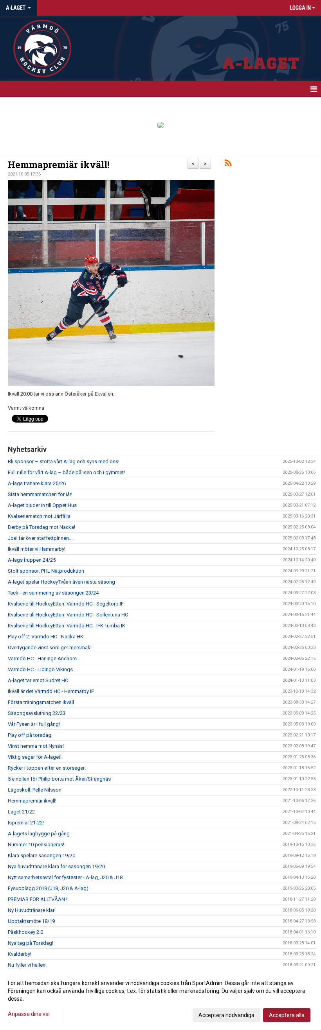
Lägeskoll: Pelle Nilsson (34, 790)
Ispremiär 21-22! (26, 823)
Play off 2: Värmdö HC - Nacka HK (45, 636)
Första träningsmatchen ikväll (41, 702)
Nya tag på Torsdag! (30, 943)
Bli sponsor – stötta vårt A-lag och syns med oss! (63, 461)
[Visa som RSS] (228, 164)
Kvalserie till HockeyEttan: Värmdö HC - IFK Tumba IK (66, 626)
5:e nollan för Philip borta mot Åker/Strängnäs (59, 779)
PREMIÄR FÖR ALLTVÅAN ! (37, 899)
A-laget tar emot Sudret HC (38, 680)
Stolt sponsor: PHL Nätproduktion (46, 571)
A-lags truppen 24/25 (32, 560)
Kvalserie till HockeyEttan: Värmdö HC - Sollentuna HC (68, 615)
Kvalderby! (19, 954)
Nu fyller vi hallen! (27, 965)
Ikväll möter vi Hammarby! (36, 549)
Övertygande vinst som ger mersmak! (50, 647)
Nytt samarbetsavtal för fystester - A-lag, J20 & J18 (65, 877)
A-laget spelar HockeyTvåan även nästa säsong (61, 582)
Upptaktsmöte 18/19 (31, 921)
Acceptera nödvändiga (226, 1015)
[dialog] (160, 998)
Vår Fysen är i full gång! (34, 724)
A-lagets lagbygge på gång (39, 834)
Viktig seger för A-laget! (34, 757)
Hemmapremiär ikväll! (58, 164)
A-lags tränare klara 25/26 (37, 483)
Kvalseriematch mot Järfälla (39, 516)
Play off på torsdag (29, 735)
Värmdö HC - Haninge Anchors (42, 658)
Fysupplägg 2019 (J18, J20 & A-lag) (48, 888)
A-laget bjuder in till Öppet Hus (42, 505)
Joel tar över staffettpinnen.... (41, 538)
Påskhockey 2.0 (25, 932)
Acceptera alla (287, 1015)
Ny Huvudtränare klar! (32, 910)
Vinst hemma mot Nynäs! (36, 746)
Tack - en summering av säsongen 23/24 (53, 593)
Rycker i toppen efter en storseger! (47, 768)
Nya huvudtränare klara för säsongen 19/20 (56, 866)
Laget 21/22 (21, 812)
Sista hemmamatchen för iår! (40, 494)
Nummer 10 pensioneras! (36, 844)
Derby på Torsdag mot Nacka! (41, 527)
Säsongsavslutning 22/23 (36, 713)
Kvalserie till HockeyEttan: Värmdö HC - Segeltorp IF (66, 604)
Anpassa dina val (29, 1014)
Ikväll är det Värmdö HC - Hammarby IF (51, 691)
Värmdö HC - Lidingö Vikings (40, 669)
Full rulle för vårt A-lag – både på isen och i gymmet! (66, 472)
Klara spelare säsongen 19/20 (41, 855)
